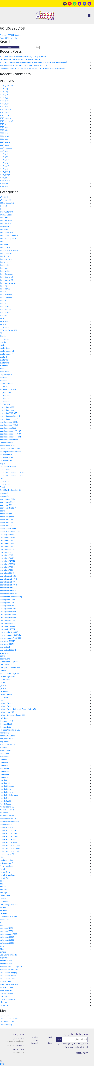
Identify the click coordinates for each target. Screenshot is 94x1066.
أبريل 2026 (4, 98)
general (3, 686)
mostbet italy (5, 789)
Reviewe (3, 911)
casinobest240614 (7, 562)
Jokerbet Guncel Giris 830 (10, 730)
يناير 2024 (4, 169)
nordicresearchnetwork (9, 822)
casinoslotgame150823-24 (10, 636)
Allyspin (3, 337)
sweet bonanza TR (7, 964)
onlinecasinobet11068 (8, 834)
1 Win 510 (4, 197)
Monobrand (4, 769)
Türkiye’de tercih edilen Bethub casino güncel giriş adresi (23, 57)
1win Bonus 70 (6, 224)
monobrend (4, 772)
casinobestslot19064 (8, 585)
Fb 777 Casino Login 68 (9, 674)
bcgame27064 (6, 399)
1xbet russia (5, 307)
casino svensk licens (8, 529)
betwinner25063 (6, 458)
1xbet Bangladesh (7, 274)
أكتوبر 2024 (4, 145)
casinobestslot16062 (8, 579)
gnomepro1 (4, 698)
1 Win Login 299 (6, 200)
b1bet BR (3, 369)
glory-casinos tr (6, 695)
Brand (2, 488)
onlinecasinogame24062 (10, 846)
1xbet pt (3, 301)
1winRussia (4, 266)
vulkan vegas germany (9, 985)
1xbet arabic (5, 271)
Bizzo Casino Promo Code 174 (12, 473)
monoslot (4, 778)
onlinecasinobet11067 (8, 831)
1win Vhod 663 (5, 263)
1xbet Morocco (6, 298)
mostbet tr (4, 798)
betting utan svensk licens (10, 452)
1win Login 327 (6, 248)
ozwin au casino (6, 861)
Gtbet (2, 701)
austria (3, 342)
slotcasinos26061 (7, 937)
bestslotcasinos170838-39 (10, 434)
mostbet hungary (7, 787)
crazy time (4, 653)
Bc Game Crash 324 (8, 390)
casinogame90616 (7, 624)
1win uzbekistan (6, 260)
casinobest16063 (6, 541)
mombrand (4, 760)
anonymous (4, 340)
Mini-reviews (5, 757)
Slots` (2, 949)
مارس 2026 (4, 101)
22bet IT (3, 325)
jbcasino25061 (6, 727)
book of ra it (5, 485)
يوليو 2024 (4, 151)
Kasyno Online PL (7, 739)
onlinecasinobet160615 (9, 840)
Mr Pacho (4, 813)
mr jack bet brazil (7, 810)
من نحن (35, 1040)
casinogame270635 (8, 615)
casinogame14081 (7, 603)
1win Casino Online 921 (9, 236)
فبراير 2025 (4, 136)
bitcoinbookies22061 (8, 467)
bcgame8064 (5, 402)
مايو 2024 (4, 157)
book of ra (4, 482)
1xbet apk (4, 268)
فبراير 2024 (4, 166)
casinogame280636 (8, 618)
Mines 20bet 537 (6, 751)
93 (1, 334)
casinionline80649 (7, 505)
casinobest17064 (7, 544)
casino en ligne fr (7, 517)
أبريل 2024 (4, 160)
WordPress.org (6, 1025)
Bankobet (4, 378)
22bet (2, 319)
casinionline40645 (7, 499)
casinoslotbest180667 (9, 633)
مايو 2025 (4, 130)
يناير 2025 (4, 139)
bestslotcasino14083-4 (9, 422)
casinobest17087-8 (7, 547)
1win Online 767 (6, 254)
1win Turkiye (5, 257)
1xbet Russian (5, 310)
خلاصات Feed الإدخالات (9, 1019)
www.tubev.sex (6, 991)
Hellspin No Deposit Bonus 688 (12, 715)
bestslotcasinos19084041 (10, 437)
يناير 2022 (4, 187)
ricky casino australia (8, 917)
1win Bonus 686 (6, 221)
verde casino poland (8, 976)
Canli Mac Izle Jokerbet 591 (10, 490)
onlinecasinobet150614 (9, 837)
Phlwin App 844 (6, 866)
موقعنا (35, 1037)
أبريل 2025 (4, 133)
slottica (3, 952)
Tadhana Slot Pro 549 (9, 970)
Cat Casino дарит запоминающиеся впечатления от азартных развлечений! (33, 63)
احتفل (49, 1043)
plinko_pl (3, 893)
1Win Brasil (4, 227)
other (2, 858)
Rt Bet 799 (4, 920)
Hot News (4, 718)
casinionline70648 (7, 502)
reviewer (3, 914)
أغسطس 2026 (6, 86)
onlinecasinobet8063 (8, 843)
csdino (2, 656)
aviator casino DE (7, 351)
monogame (4, 775)
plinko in (3, 887)
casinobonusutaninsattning (11, 597)
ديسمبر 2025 (5, 110)
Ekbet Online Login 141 (9, 662)
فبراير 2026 (4, 104)
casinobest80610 (7, 573)
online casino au (6, 825)
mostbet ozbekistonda (9, 795)
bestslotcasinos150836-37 (10, 431)
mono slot (4, 766)
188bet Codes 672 (7, 203)
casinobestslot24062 (8, 591)
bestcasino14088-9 (7, 408)
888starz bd (5, 328)
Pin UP (2, 869)
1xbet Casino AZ (6, 277)
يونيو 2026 (4, 92)
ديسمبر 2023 (5, 172)
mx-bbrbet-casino (7, 816)
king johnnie (5, 742)
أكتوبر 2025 (4, 116)
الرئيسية (34, 1043)
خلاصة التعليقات (7, 1022)
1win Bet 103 (5, 218)
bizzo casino (5, 470)
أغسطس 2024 (6, 148)
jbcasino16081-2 (6, 721)
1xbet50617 (4, 316)
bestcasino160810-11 (8, 411)
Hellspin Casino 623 (7, 704)
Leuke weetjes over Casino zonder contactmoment (21, 60)
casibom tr (4, 493)
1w (1, 209)
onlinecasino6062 (7, 828)
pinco (2, 881)
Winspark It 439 (6, 988)
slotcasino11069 (6, 929)
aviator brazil (5, 348)
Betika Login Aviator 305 (10, 449)
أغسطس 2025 (6, 122)
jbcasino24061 (6, 724)
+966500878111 (17, 1053)
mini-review (4, 754)
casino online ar (6, 523)
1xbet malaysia (6, 295)
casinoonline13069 (7, 627)
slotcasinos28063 (7, 943)
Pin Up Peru (4, 878)
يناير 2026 (4, 107)
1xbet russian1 (5, 313)
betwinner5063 (6, 461)
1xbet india (4, 286)
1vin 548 (3, 206)
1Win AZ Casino (6, 215)
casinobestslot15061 (8, 576)
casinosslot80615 (7, 644)
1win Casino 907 (6, 233)
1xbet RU (3, 304)
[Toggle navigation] (89, 15)
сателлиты (5, 997)
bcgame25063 (6, 393)
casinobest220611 (7, 556)
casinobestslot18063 (8, 582)
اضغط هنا (11, 1046)
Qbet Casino (5, 896)
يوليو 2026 (4, 89)
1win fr (2, 242)
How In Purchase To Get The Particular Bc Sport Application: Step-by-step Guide (32, 69)
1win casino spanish (8, 239)
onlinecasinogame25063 (10, 849)
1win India (4, 245)
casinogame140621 (8, 600)
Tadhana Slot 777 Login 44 (11, 967)
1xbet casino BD (6, 280)
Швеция (3, 1003)
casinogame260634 (8, 612)
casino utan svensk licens (10, 532)
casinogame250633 (8, 609)
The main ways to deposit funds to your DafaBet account (23, 66)
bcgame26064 (6, 396)
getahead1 (4, 692)
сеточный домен (7, 1000)
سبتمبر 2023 (5, 181)
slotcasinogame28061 (9, 935)
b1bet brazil (4, 372)
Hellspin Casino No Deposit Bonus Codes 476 (18, 710)
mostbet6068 (5, 804)
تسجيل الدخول (6, 1016)
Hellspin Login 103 (7, 713)
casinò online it (6, 526)
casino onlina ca (6, 520)
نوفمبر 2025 (5, 113)
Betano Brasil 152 (7, 443)
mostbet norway (6, 792)
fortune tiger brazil (7, 677)
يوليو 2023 (4, 184)
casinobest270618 (7, 567)
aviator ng (4, 366)
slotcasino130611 (6, 932)
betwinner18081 (6, 455)
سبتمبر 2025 (5, 119)
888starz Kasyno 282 (8, 331)
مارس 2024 (5, 163)
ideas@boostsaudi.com (14, 1042)
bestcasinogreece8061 (9, 419)
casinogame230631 (7, 606)
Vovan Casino (5, 982)
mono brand (5, 763)
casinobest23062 (7, 559)
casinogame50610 (7, 621)
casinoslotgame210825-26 (10, 639)
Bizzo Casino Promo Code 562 (12, 476)
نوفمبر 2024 (5, 142)
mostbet (3, 781)
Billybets (3, 464)
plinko (2, 884)
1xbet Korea (5, 289)
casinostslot (5, 647)
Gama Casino (5, 680)
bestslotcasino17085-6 (9, 425)
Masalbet (3, 748)
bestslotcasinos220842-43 (11, 440)
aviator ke (4, 360)
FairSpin (3, 671)
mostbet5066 (5, 801)
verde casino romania (9, 979)
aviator (3, 345)
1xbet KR (3, 292)
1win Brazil (4, 230)
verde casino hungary (8, 973)
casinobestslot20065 (8, 588)
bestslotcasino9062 (8, 428)
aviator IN (4, 357)
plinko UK (3, 890)
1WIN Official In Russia (9, 251)
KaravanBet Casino (7, 736)
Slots (2, 946)
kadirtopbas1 (5, 733)
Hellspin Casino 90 (7, 707)
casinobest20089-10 (8, 553)
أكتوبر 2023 (4, 178)
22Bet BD (4, 322)
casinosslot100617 (7, 641)
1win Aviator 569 (6, 212)
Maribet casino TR (7, 745)
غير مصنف (4, 1006)
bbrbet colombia (6, 384)
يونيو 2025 (4, 128)
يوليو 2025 (4, 125)
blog (1, 479)
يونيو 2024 (4, 154)
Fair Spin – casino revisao (10, 668)
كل (51, 1040)
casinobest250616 (7, 564)
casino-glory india (7, 535)
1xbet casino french (8, 283)
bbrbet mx (4, 387)
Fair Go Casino (6, 665)
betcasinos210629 (7, 446)
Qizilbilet (3, 899)
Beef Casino (5, 405)
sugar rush (4, 958)
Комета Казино (6, 994)
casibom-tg (4, 496)
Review (3, 908)
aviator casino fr (6, 354)
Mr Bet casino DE (7, 807)
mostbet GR (5, 784)
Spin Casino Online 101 (9, 955)
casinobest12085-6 (7, 538)
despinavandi (5, 659)
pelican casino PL (7, 863)
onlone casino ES (7, 855)
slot (1, 926)
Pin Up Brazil (5, 872)
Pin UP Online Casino (8, 875)
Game (2, 683)
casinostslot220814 (8, 650)
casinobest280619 (7, 570)
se (1, 923)
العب (50, 1037)
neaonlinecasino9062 (8, 819)
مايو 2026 (4, 95)
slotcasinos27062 (7, 940)
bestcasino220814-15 (8, 414)
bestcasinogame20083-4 (10, 416)
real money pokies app (9, 905)
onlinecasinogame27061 (9, 852)
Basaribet (4, 381)
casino (2, 511)
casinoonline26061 (7, 630)
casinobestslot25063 (8, 594)
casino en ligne (6, 514)
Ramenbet (4, 902)
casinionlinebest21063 (9, 508)
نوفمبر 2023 (5, 175)
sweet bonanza (6, 961)
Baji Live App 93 (6, 375)
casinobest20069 (7, 550)
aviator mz (4, 363)
